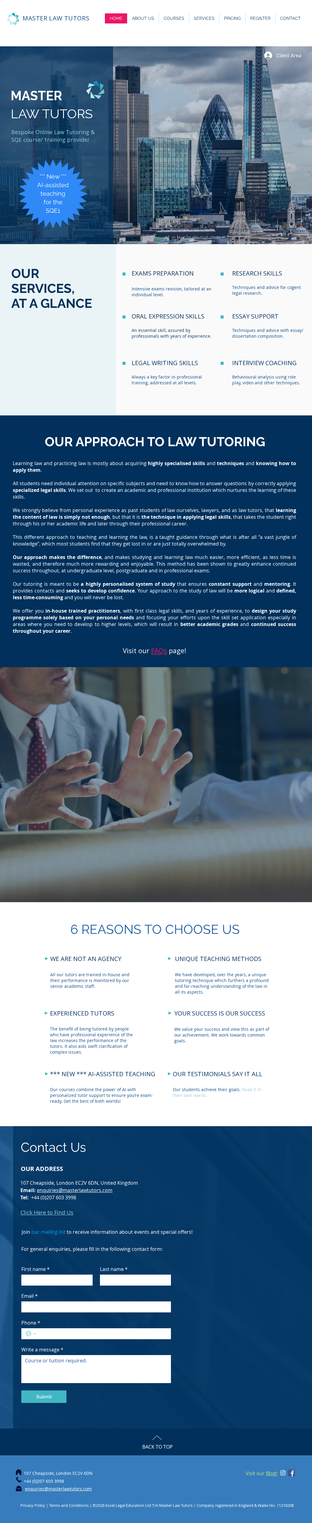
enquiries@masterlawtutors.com (74, 1190)
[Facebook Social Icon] (291, 1472)
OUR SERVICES (41, 281)
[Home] (18, 1472)
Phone (30, 1323)
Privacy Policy (33, 1505)
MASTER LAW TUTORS (56, 18)
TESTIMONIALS (209, 1074)
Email (29, 1296)
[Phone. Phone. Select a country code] (31, 1333)
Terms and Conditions (69, 1505)
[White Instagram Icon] (282, 1472)
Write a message (42, 1350)
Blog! (271, 1473)
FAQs (159, 650)
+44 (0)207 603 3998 (53, 1197)
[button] (143, 18)
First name (35, 1269)
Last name (114, 1269)
